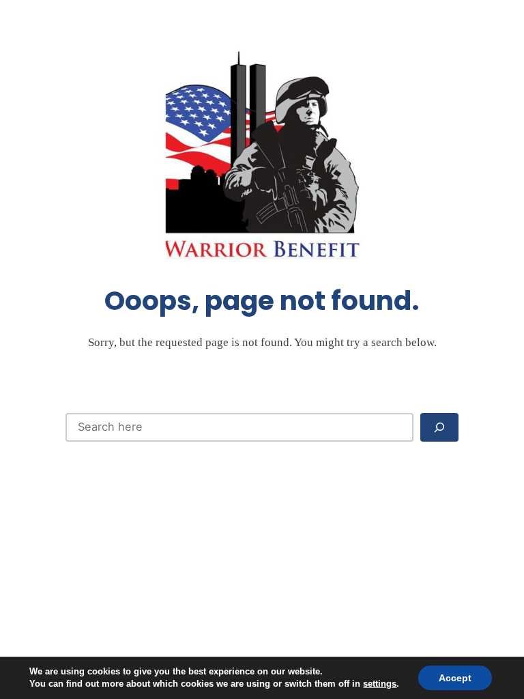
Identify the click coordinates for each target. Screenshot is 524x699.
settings (379, 684)
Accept (455, 677)
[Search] (439, 427)
